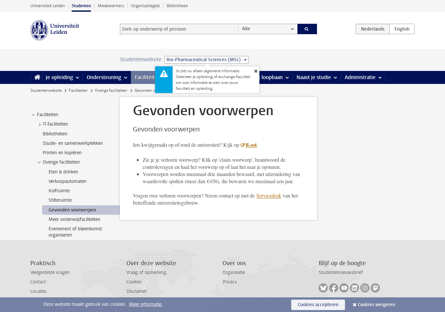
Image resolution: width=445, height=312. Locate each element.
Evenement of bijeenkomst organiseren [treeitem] (75, 232)
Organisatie (234, 272)
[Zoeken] (307, 29)
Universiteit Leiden (47, 5)
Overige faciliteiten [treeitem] (61, 162)
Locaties (38, 291)
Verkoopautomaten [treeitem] (68, 181)
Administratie (360, 77)
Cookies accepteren (318, 305)
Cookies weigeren (376, 305)
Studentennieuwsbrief (341, 272)
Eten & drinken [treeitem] (63, 172)
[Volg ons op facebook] (333, 287)
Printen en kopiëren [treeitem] (62, 153)
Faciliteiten (148, 77)
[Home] (36, 77)
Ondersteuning (104, 77)
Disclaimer (136, 291)
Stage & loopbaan (262, 77)
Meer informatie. (146, 304)
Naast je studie (313, 77)
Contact (38, 282)
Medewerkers (111, 5)
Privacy (230, 282)
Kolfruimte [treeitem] (59, 191)
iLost (251, 144)
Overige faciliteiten (111, 90)
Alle (246, 29)
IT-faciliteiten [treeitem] (55, 124)
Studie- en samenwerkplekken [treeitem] (73, 143)
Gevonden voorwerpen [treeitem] (72, 210)
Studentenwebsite (46, 90)
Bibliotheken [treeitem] (55, 134)
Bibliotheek (177, 5)
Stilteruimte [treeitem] (60, 200)
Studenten (81, 5)
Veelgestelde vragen (50, 272)
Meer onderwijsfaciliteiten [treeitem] (74, 219)
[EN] (402, 29)
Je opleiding (59, 77)
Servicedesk (268, 195)
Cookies (134, 282)
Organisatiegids (145, 5)
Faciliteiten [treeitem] (47, 115)
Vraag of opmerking (146, 272)
